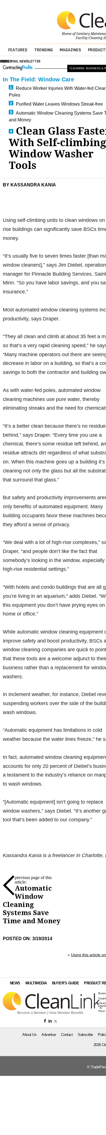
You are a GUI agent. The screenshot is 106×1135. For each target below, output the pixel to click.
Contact (67, 1035)
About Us (29, 1035)
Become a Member (31, 1013)
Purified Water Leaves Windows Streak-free (59, 104)
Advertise (49, 1035)
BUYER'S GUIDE (65, 983)
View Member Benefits (66, 1013)
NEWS (15, 983)
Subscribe (85, 1035)
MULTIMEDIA (36, 983)
